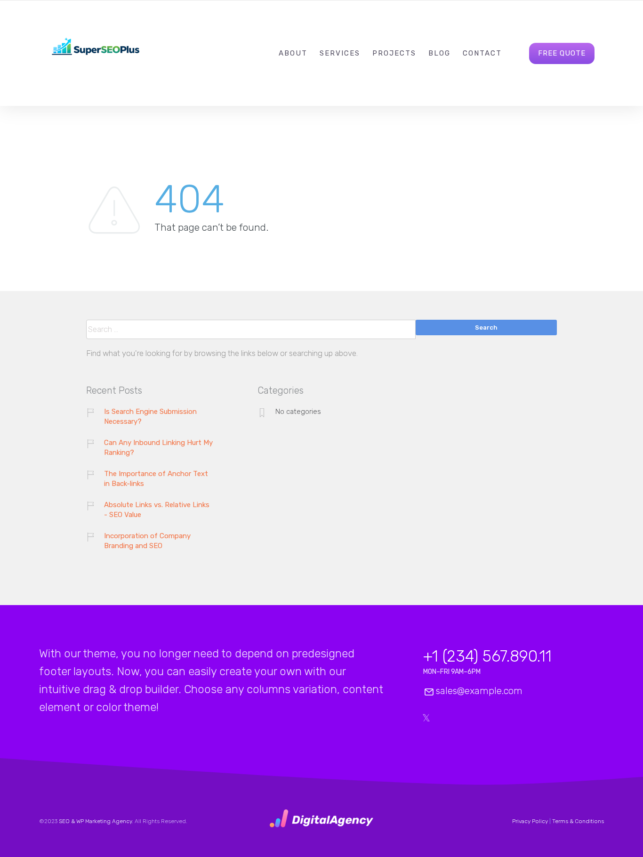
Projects (394, 53)
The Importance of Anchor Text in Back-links (156, 478)
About (293, 53)
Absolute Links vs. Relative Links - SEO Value (156, 510)
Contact (482, 53)
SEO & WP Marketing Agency (95, 821)
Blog (439, 53)
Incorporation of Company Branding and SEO (147, 541)
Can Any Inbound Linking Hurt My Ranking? (158, 447)
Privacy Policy (530, 821)
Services (340, 53)
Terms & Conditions (578, 821)
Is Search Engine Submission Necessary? (150, 416)
